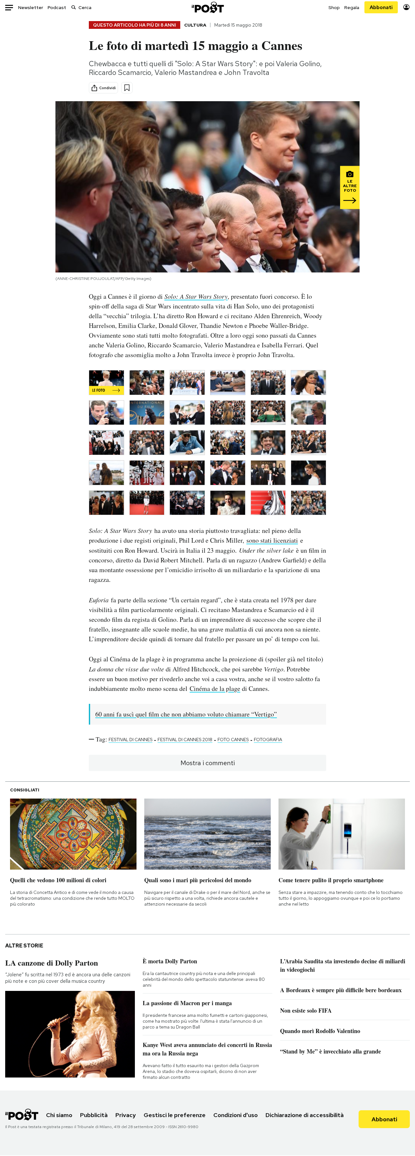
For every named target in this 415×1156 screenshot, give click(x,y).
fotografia (268, 739)
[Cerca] (73, 7)
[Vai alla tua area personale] (406, 7)
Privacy (125, 1115)
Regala (351, 7)
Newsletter (30, 7)
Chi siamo (59, 1115)
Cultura (195, 25)
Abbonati (381, 7)
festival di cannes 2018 (185, 739)
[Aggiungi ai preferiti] (127, 87)
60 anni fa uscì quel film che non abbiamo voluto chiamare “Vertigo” (186, 714)
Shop (334, 7)
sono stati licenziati (272, 540)
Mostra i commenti (208, 763)
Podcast (57, 7)
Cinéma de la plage (215, 688)
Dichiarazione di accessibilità (305, 1115)
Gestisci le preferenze (175, 1115)
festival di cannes (130, 739)
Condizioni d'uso (235, 1115)
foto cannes (233, 739)
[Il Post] (207, 7)
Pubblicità (94, 1115)
